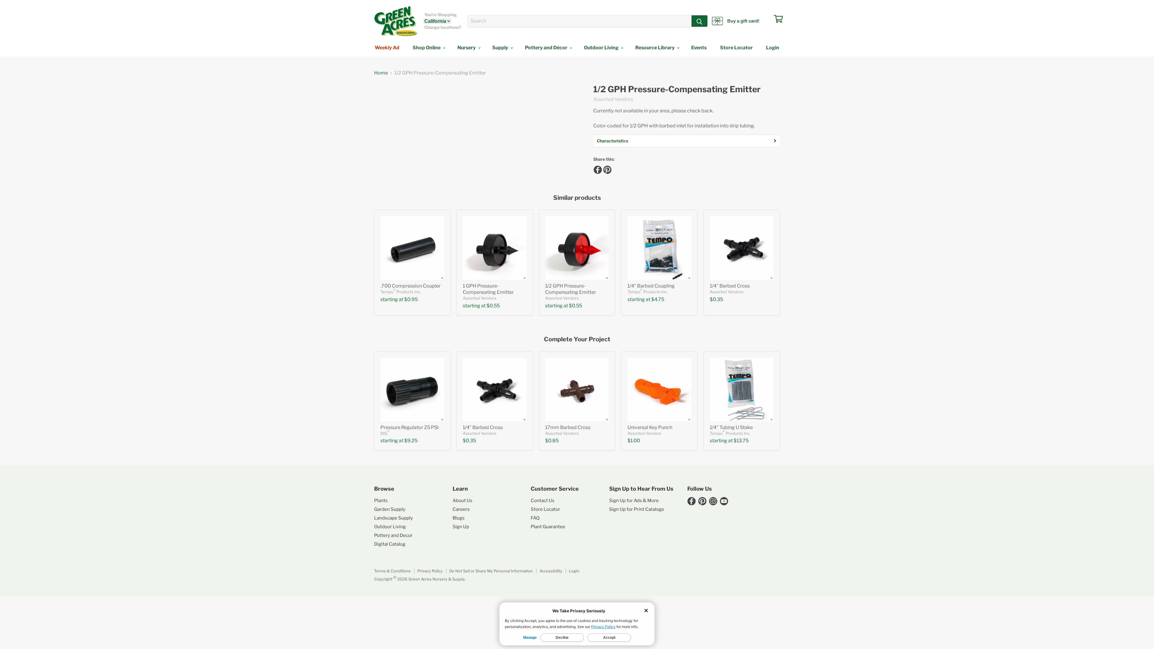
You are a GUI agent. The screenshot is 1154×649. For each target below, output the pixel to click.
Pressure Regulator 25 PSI (409, 427)
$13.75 (741, 440)
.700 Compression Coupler (410, 286)
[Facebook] (596, 168)
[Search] (699, 21)
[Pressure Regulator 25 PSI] (412, 389)
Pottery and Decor (393, 535)
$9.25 (410, 440)
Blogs (459, 518)
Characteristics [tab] (612, 140)
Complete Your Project (577, 339)
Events (699, 47)
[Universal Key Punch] (659, 389)
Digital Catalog (389, 544)
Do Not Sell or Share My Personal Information (491, 570)
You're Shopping (440, 14)
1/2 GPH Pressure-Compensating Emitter (677, 89)
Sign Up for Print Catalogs (636, 509)
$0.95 (411, 299)
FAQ (535, 518)
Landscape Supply (393, 518)
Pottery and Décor (546, 47)
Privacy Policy (430, 570)
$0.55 (493, 306)
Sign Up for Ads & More (634, 500)
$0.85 (552, 440)
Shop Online (427, 47)
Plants (381, 500)
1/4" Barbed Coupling (651, 286)
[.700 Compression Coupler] (412, 248)
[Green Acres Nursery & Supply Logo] (395, 21)
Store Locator (736, 47)
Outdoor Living (601, 47)
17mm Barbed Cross (568, 427)
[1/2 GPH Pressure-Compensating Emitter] (577, 248)
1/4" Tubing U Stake (731, 427)
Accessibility (550, 570)
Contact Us (542, 500)
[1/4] (659, 248)
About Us (462, 500)
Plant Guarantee (548, 526)
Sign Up (461, 526)
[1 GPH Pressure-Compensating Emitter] (495, 248)
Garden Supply (389, 509)
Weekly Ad (387, 47)
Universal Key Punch (649, 427)
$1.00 (633, 440)
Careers (461, 509)
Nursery (467, 47)
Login (772, 47)
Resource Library (655, 47)
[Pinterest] (606, 168)
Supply (500, 47)
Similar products (577, 197)
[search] (579, 21)
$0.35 (716, 299)
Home (381, 73)
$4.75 (657, 299)
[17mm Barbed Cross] (577, 389)
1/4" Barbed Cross (730, 286)
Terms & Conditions (392, 570)
